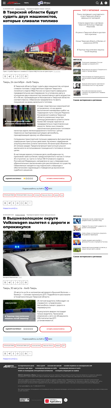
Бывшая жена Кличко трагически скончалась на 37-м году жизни (93, 84)
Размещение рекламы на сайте (46, 368)
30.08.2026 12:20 (8, 215)
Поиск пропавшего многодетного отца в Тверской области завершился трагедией (90, 16)
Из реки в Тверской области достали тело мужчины (91, 33)
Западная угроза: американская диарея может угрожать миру (93, 219)
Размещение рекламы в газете (69, 368)
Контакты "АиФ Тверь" (25, 368)
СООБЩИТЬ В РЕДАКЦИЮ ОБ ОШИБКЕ (67, 371)
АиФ (20, 277)
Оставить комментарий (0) (55, 178)
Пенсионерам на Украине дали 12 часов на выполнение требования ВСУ (93, 78)
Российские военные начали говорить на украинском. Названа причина (93, 92)
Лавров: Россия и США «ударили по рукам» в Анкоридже (94, 226)
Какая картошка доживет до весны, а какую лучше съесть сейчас (94, 248)
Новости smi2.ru (10, 208)
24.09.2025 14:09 (8, 9)
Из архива (57, 71)
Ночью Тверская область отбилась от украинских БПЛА (91, 42)
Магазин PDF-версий (54, 366)
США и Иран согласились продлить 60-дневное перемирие (94, 234)
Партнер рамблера (37, 400)
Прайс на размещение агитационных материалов (35, 371)
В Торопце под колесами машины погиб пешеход (90, 51)
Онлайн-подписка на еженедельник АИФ (78, 366)
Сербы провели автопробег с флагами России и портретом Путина (94, 241)
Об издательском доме (26, 366)
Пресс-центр (41, 366)
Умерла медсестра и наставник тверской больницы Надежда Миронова (90, 25)
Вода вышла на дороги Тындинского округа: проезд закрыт (94, 70)
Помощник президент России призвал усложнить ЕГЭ (92, 63)
